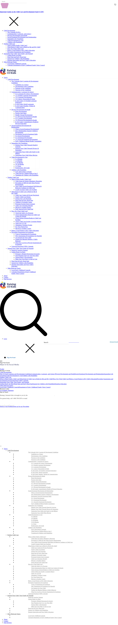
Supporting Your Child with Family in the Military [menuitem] (44, 511)
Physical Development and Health (17, 35)
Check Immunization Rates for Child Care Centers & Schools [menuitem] (47, 568)
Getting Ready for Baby (14, 55)
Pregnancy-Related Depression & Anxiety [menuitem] (42, 601)
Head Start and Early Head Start (16, 57)
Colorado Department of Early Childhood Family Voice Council (26, 65)
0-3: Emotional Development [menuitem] (38, 500)
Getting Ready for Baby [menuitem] (34, 599)
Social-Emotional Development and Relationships (21, 37)
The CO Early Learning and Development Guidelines (15, 374)
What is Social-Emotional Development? (27, 129)
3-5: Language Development (23, 97)
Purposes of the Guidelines (23, 88)
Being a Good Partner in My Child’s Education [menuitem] (40, 581)
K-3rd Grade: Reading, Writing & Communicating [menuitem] (44, 474)
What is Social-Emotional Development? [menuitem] (42, 492)
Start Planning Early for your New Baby (27, 255)
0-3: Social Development (22, 136)
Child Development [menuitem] (13, 450)
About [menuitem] (5, 619)
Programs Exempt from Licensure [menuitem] (40, 557)
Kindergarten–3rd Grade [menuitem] (37, 525)
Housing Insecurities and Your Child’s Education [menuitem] (41, 612)
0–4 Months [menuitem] (34, 516)
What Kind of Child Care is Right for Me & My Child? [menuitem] (42, 546)
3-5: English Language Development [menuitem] (40, 465)
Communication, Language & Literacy (22, 92)
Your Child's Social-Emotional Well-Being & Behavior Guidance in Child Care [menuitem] (52, 542)
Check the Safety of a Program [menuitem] (39, 566)
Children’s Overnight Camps (23, 202)
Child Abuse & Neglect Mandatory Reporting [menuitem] (43, 538)
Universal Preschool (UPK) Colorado (22, 246)
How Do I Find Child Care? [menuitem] (35, 564)
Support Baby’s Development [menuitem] (39, 604)
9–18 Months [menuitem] (34, 520)
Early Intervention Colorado (23, 171)
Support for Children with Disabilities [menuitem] (38, 610)
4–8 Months (18, 161)
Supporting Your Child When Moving (26, 155)
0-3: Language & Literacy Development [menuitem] (41, 463)
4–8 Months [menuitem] (34, 518)
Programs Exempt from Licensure (25, 204)
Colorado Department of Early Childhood (41, 395)
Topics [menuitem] (6, 449)
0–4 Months (18, 159)
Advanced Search (114, 342)
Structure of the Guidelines (23, 90)
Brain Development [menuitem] (36, 478)
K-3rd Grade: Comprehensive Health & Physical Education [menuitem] (46, 489)
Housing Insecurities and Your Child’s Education (21, 60)
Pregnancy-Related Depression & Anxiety (27, 254)
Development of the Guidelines (24, 86)
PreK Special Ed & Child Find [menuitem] (39, 562)
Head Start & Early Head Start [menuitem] (39, 553)
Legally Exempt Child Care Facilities (26, 189)
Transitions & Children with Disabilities (26, 175)
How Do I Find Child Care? (15, 48)
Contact (6, 277)
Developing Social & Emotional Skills (26, 134)
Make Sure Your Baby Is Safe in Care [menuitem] (41, 606)
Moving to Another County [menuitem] (38, 579)
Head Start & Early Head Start (24, 200)
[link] (59, 367)
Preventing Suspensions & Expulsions (22, 232)
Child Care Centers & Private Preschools (27, 195)
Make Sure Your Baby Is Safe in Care (26, 259)
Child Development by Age (15, 40)
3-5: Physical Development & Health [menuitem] (41, 487)
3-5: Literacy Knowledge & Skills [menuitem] (40, 469)
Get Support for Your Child (23, 237)
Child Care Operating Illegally (24, 205)
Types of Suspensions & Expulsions (25, 234)
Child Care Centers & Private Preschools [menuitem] (41, 548)
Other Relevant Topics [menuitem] (13, 614)
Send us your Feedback (7, 406)
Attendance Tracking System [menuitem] (38, 575)
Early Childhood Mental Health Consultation (28, 141)
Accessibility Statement (7, 390)
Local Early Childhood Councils (16, 63)
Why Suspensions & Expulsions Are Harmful (28, 236)
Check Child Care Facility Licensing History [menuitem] (42, 571)
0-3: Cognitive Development (23, 118)
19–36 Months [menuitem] (35, 522)
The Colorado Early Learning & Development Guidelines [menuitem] (43, 452)
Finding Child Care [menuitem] (13, 535)
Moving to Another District (23, 207)
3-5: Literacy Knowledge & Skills (25, 99)
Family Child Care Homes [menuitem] (38, 549)
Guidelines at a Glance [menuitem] (37, 454)
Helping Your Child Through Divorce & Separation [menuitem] (44, 509)
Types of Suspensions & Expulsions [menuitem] (40, 584)
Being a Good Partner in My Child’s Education (21, 50)
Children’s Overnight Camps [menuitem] (38, 555)
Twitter (2, 369)
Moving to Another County (23, 228)
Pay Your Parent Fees (21, 227)
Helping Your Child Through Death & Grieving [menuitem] (43, 507)
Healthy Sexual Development (23, 115)
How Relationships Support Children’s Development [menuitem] (45, 494)
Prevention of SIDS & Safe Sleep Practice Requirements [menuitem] (46, 540)
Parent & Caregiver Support (19, 250)
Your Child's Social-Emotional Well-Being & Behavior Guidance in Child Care (28, 187)
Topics (6, 77)
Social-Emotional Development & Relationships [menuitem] (40, 491)
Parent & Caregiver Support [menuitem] (35, 597)
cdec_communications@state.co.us (38, 398)
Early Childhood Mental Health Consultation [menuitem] (43, 503)
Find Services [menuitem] (8, 622)
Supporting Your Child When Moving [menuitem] (41, 513)
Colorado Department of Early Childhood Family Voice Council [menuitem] (45, 617)
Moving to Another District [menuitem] (38, 560)
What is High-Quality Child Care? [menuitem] (37, 536)
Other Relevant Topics (10, 62)
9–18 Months (19, 162)
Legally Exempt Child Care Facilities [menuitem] (41, 544)
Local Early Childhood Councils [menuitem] (36, 615)
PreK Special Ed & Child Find (24, 209)
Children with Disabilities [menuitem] (35, 527)
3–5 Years (18, 166)
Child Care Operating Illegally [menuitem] (39, 559)
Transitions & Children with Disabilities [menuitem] (41, 533)
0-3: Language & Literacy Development (27, 94)
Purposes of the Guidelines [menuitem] (38, 458)
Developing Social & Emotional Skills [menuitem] (41, 496)
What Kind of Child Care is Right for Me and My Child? (23, 47)
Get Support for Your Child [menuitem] (38, 588)
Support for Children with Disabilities (18, 58)
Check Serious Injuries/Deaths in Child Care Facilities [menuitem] (45, 570)
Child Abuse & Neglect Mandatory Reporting (28, 181)
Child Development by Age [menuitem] (35, 514)
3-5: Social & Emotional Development (26, 139)
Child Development (9, 30)
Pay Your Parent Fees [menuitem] (36, 577)
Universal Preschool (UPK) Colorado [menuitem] (38, 593)
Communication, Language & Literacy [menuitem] (38, 461)
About (5, 276)
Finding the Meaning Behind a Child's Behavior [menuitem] (43, 590)
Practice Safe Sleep (20, 113)
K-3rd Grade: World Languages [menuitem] (39, 472)
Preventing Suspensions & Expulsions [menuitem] (38, 582)
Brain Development (21, 111)
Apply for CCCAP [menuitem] (36, 573)
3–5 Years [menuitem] (33, 524)
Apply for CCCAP (20, 223)
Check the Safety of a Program (24, 213)
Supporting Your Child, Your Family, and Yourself (18, 53)
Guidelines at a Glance (21, 84)
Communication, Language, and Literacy (19, 34)
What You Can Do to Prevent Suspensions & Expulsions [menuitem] (46, 592)
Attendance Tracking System (23, 225)
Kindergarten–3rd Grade (22, 168)
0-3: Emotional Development (23, 137)
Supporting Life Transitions (15, 39)
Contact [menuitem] (6, 621)
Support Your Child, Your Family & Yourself (20, 248)
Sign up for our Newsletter (21, 406)
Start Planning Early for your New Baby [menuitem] (41, 603)
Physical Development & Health (20, 109)
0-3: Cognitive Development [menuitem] (38, 485)
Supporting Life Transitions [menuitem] (35, 505)
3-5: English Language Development (26, 95)
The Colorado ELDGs (13, 32)
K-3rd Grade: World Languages (24, 104)
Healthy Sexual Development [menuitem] (38, 481)
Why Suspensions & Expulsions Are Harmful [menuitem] (43, 586)
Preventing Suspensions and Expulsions (19, 52)
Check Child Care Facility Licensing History (28, 221)
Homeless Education (61, 384)
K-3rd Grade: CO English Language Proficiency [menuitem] (44, 470)
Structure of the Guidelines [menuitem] (38, 459)
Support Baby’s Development (24, 257)
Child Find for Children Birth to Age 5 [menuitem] (41, 531)
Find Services (8, 279)
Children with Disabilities (14, 42)
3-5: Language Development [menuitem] (38, 467)
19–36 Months (19, 164)
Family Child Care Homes (23, 197)
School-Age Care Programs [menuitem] (38, 551)
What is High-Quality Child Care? (17, 45)
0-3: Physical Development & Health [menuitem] (41, 483)
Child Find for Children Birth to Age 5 (26, 173)
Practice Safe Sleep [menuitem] (36, 480)
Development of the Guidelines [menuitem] (39, 456)
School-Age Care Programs (23, 198)
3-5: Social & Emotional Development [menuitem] (41, 502)
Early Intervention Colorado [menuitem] (38, 529)
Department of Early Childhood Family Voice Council (34, 387)
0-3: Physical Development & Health (26, 116)
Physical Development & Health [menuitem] (36, 476)
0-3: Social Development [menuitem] (37, 498)
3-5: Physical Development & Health (26, 120)
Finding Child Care (9, 44)
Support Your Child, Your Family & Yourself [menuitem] (20, 595)
